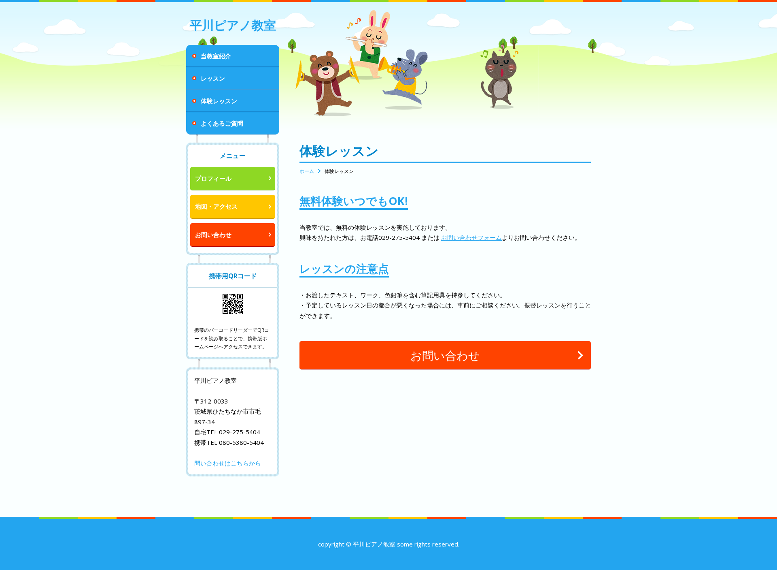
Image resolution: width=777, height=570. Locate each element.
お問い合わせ (213, 235)
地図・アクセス (216, 206)
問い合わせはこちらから (227, 463)
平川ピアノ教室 (233, 25)
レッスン (213, 78)
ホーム (306, 171)
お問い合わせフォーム (471, 237)
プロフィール (213, 178)
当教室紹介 (216, 56)
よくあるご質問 (222, 123)
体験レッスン (219, 101)
